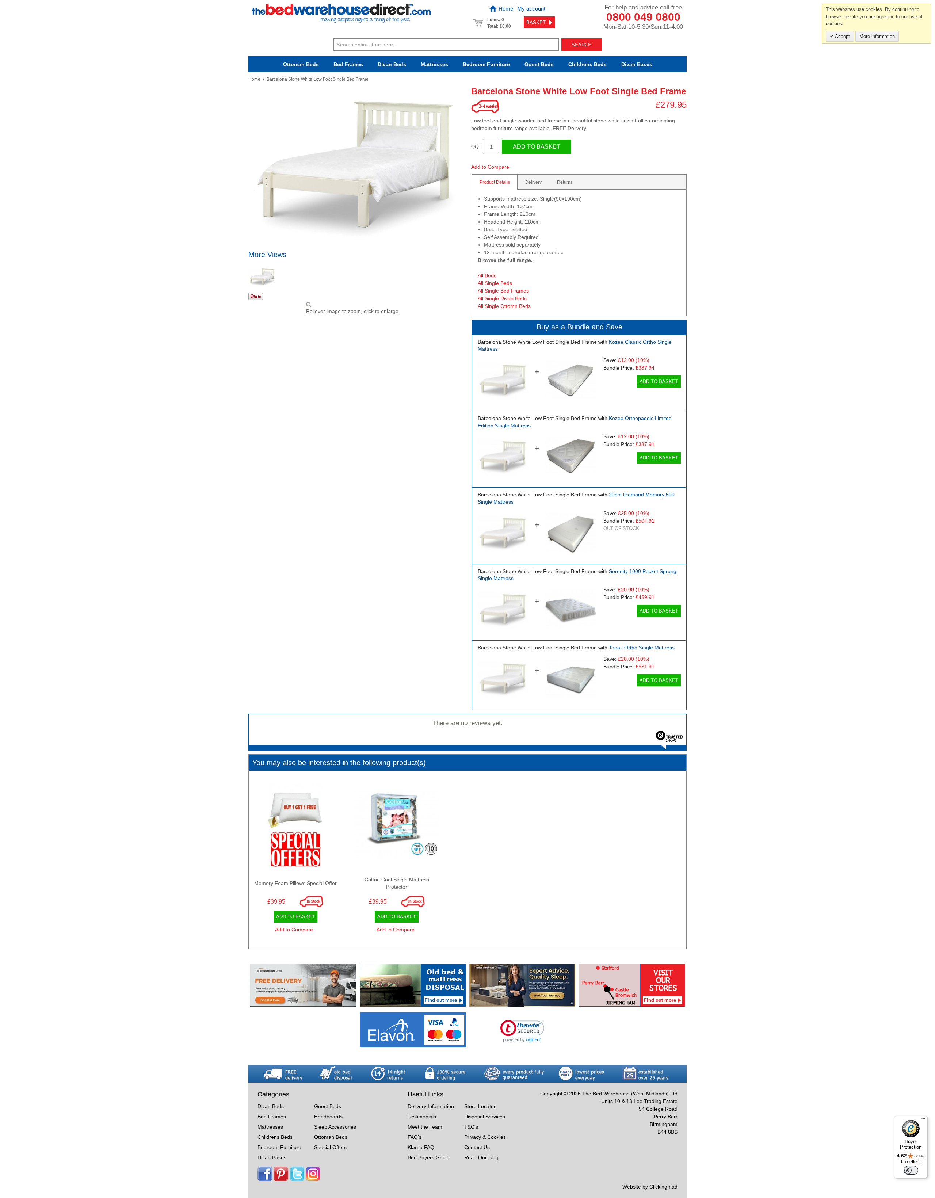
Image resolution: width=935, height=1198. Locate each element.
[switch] (911, 1170)
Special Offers (330, 1147)
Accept (842, 36)
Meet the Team (425, 1127)
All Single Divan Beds (502, 298)
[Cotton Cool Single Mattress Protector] (397, 826)
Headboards (328, 1116)
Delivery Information (431, 1106)
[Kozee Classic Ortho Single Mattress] (570, 380)
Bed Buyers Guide (429, 1157)
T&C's (471, 1127)
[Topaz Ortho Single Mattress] (570, 678)
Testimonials (422, 1116)
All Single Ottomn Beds (504, 306)
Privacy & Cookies (485, 1137)
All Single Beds (495, 283)
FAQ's (414, 1137)
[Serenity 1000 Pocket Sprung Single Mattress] (570, 609)
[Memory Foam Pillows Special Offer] (295, 826)
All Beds (487, 275)
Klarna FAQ (421, 1147)
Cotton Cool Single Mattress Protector (397, 883)
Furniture (486, 64)
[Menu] (923, 1120)
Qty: (475, 146)
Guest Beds (539, 64)
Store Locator (480, 1106)
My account (531, 8)
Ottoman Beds (301, 64)
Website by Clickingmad (650, 1187)
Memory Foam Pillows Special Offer (295, 883)
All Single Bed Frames (503, 291)
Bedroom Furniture (279, 1147)
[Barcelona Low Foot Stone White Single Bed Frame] (262, 277)
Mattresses (434, 64)
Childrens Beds (275, 1137)
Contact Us (477, 1147)
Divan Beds (392, 64)
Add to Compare (490, 167)
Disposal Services (484, 1116)
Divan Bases (636, 64)
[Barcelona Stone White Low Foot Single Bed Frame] (503, 380)
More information (877, 36)
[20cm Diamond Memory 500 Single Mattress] (570, 533)
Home (506, 8)
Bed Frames (348, 64)
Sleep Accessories (335, 1127)
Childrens (587, 64)
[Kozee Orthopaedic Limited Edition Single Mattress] (570, 456)
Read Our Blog (481, 1157)
